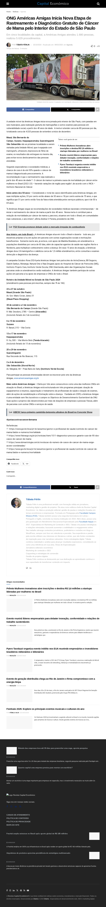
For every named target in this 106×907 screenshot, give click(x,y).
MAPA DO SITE (12, 825)
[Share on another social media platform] (97, 109)
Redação (13, 595)
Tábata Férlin (22, 45)
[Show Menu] (7, 4)
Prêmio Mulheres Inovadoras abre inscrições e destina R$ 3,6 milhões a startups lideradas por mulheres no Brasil (78, 148)
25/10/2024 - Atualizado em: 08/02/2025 (48, 45)
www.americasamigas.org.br (26, 378)
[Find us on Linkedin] (16, 806)
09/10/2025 (22, 625)
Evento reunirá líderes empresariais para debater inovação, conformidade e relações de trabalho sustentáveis (79, 158)
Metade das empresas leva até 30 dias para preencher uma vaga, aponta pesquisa (53, 748)
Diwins (35, 899)
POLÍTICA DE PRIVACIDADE (18, 822)
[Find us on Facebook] (7, 806)
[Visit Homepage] (53, 4)
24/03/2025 (25, 712)
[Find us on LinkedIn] (14, 890)
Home (8, 12)
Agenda (23, 12)
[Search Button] (98, 4)
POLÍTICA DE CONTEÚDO (17, 818)
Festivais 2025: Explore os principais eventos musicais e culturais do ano (45, 709)
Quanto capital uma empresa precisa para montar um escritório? (45, 768)
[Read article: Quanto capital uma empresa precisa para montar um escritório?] (11, 770)
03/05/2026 (22, 595)
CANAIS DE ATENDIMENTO (18, 815)
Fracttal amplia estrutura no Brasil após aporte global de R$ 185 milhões (37, 834)
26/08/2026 (11, 757)
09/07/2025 (22, 655)
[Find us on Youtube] (28, 890)
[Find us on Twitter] (17, 890)
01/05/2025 (22, 685)
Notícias (15, 12)
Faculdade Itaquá (86, 522)
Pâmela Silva (14, 712)
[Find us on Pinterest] (21, 890)
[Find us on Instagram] (11, 806)
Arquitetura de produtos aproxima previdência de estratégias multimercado (38, 853)
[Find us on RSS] (20, 806)
